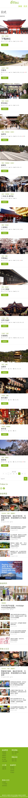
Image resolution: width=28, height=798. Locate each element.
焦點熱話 (4, 757)
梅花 (18, 322)
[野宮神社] (14, 84)
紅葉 (23, 72)
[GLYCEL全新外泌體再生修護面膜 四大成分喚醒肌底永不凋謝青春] (5, 630)
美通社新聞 (4, 761)
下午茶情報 (4, 783)
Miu (12, 521)
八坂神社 (4, 227)
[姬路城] (14, 440)
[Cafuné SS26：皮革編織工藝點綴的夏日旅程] (5, 622)
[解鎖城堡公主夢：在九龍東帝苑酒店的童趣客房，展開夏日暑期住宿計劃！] (5, 550)
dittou (11, 41)
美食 (16, 753)
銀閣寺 (3, 165)
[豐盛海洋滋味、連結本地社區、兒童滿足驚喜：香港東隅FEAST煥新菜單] (14, 497)
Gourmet (4, 513)
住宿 (13, 753)
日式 (16, 41)
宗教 (3, 36)
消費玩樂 (16, 752)
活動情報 (4, 767)
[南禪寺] (14, 115)
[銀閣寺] (14, 146)
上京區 (3, 318)
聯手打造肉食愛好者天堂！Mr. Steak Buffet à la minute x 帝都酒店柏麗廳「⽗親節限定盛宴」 (18, 700)
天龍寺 (3, 70)
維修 (13, 759)
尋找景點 (7, 132)
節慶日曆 (4, 769)
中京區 (3, 395)
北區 (3, 256)
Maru (12, 609)
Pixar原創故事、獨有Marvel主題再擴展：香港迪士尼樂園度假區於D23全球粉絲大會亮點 (18, 536)
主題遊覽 (4, 753)
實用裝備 (3, 603)
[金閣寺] (14, 347)
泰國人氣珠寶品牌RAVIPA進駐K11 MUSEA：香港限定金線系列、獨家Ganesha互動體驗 (18, 616)
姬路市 (6, 457)
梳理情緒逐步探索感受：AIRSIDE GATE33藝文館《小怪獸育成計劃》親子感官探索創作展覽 (18, 683)
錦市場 (3, 429)
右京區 (3, 68)
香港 (8, 513)
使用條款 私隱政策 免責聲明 (20, 795)
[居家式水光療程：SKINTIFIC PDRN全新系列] (5, 638)
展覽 (13, 760)
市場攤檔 (8, 426)
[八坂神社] (14, 208)
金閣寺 (3, 367)
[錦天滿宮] (14, 378)
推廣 (16, 759)
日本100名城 (19, 461)
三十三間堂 (5, 289)
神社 (18, 41)
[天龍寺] (14, 51)
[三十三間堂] (14, 270)
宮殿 (18, 337)
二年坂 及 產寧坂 (7, 196)
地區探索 (4, 752)
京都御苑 (4, 336)
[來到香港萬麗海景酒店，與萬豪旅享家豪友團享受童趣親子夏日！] (5, 526)
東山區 (12, 194)
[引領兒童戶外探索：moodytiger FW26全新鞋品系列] (14, 586)
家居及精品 (4, 785)
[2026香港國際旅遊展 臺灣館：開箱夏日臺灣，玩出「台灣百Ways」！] (5, 706)
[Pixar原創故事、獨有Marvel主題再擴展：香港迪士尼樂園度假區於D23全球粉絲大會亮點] (5, 534)
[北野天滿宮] (14, 301)
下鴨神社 (6, 39)
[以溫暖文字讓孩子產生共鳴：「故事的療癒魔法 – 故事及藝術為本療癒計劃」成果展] (5, 689)
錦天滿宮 (4, 398)
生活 (25, 6)
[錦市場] (14, 409)
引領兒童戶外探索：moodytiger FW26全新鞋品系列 (12, 607)
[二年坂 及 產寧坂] (14, 177)
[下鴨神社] (14, 19)
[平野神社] (14, 239)
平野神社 (4, 258)
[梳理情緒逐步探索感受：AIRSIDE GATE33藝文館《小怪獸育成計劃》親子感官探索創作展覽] (5, 681)
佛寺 (16, 72)
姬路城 (3, 460)
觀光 (13, 752)
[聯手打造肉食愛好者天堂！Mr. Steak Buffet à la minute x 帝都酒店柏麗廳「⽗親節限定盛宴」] (5, 698)
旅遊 (20, 6)
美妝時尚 (12, 770)
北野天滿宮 (5, 320)
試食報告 (4, 782)
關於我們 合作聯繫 (6, 795)
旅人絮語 (4, 759)
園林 (18, 72)
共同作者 (12, 795)
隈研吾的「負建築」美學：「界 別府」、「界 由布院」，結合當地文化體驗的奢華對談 (18, 544)
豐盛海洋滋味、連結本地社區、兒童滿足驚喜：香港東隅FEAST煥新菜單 (13, 518)
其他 (16, 760)
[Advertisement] (14, 732)
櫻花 (22, 41)
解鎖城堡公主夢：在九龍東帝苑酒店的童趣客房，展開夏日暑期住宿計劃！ (18, 553)
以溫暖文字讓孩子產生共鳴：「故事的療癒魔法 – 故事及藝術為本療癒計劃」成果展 (18, 692)
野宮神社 (4, 103)
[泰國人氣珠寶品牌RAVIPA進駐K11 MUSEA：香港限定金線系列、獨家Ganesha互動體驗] (5, 614)
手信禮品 (12, 772)
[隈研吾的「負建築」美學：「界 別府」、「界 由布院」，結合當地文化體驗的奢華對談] (5, 542)
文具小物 (12, 769)
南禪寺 (3, 134)
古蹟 (3, 101)
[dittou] (14, 1)
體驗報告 (13, 513)
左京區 (6, 36)
